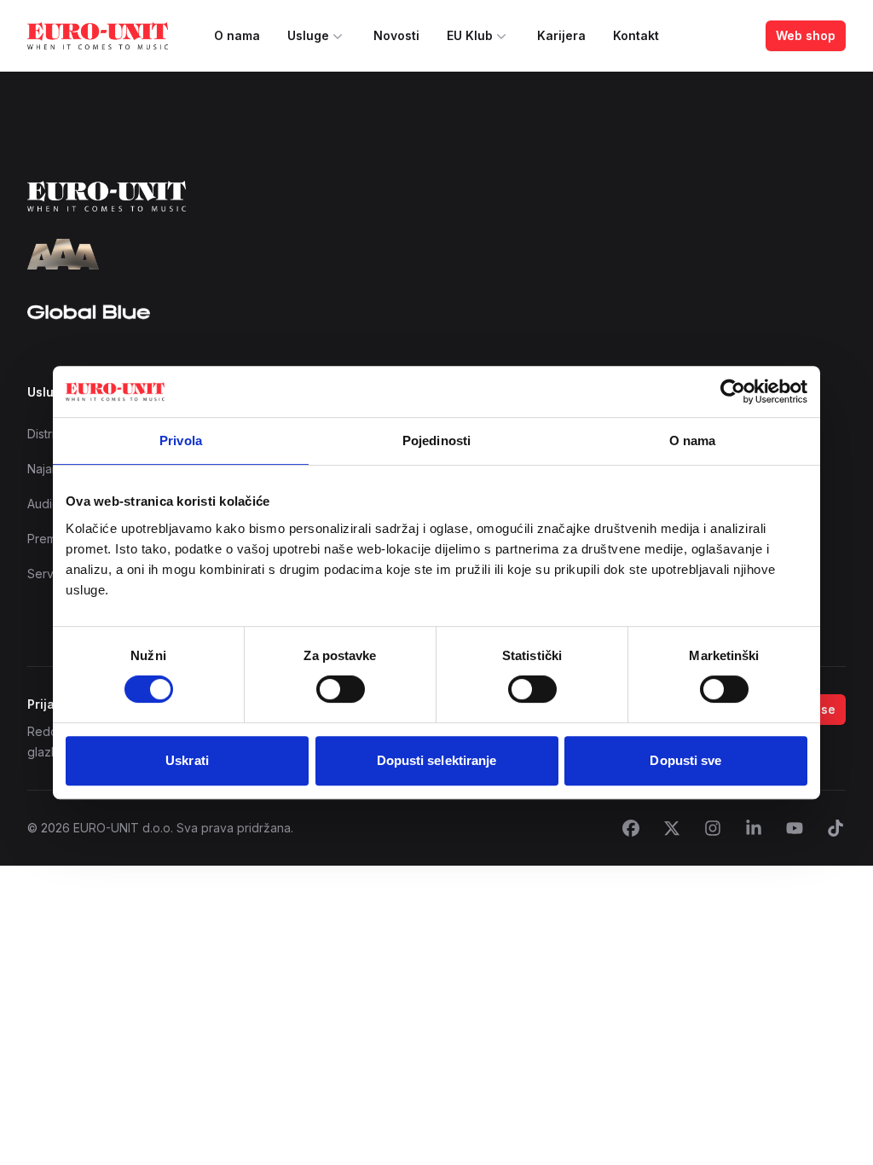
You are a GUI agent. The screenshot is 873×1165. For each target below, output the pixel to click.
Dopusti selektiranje (437, 760)
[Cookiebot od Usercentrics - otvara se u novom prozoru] (732, 391)
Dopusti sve (685, 760)
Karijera (561, 35)
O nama (237, 35)
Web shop (805, 35)
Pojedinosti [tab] (436, 440)
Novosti (396, 35)
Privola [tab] (180, 440)
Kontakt (636, 35)
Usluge (308, 35)
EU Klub (470, 35)
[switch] (340, 689)
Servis (44, 573)
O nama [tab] (692, 440)
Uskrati (187, 760)
